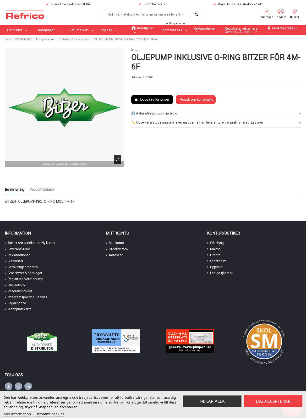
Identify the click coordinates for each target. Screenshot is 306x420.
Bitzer (134, 50)
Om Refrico (16, 285)
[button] (49, 30)
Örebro (215, 255)
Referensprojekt (20, 291)
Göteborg (217, 243)
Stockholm (218, 261)
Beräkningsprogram (23, 267)
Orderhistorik (118, 249)
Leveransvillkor (19, 249)
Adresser (116, 255)
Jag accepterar (273, 401)
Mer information (17, 413)
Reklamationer (19, 255)
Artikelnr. (136, 77)
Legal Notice (17, 303)
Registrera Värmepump (25, 279)
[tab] (216, 113)
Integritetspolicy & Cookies (27, 297)
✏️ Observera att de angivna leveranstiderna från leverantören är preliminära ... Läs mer (197, 122)
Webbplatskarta (20, 309)
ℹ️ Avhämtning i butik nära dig (154, 113)
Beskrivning (14, 189)
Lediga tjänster (221, 273)
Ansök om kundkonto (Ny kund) (31, 243)
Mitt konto (116, 243)
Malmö (215, 249)
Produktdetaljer (42, 189)
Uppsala (216, 267)
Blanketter (15, 261)
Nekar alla (212, 401)
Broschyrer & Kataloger (25, 273)
